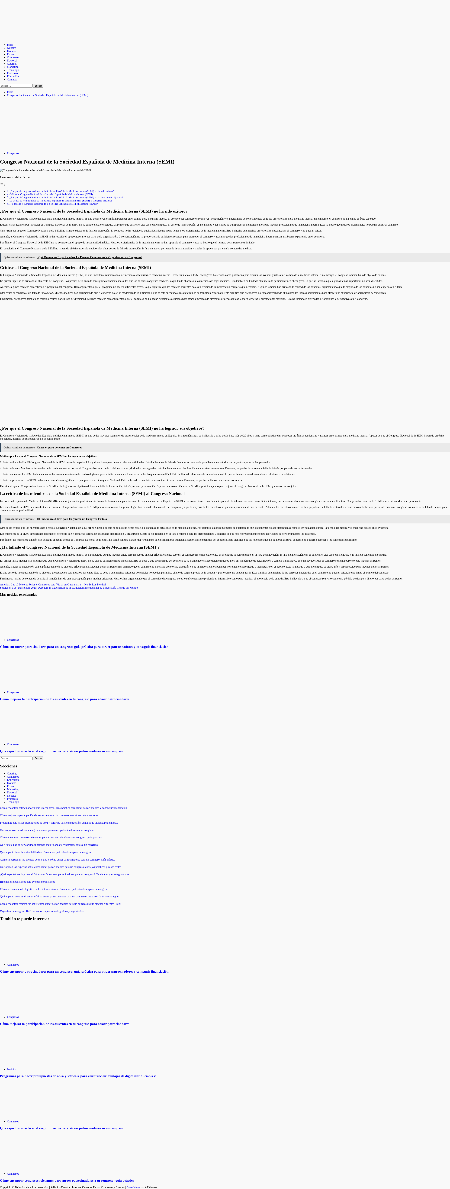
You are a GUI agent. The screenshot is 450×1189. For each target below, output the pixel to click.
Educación (13, 76)
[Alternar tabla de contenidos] (2, 185)
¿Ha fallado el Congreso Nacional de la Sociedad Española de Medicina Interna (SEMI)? (53, 203)
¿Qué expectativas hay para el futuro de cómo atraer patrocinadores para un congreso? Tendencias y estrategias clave (64, 874)
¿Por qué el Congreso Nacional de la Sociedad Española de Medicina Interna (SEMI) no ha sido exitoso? (61, 191)
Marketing (12, 66)
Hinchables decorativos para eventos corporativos (27, 881)
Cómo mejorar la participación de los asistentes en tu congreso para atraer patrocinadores (64, 699)
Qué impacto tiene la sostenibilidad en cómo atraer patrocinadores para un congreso (46, 852)
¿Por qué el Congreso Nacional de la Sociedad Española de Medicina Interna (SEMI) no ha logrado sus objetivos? (66, 197)
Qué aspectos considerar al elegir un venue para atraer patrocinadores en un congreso (61, 751)
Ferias (10, 54)
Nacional (12, 60)
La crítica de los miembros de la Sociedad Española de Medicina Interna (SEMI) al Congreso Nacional (60, 200)
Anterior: (53, 584)
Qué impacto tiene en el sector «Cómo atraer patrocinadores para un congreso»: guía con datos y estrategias (59, 896)
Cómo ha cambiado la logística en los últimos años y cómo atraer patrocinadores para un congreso (54, 889)
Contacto (12, 79)
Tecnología (13, 70)
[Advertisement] (225, 124)
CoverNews (133, 1187)
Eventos (11, 51)
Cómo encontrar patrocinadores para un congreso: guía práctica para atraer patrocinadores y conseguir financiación (84, 647)
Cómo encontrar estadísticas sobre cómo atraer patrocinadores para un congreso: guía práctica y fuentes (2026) (61, 903)
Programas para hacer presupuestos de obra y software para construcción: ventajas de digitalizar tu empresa (59, 822)
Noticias (11, 47)
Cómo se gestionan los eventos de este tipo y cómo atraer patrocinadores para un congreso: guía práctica (57, 859)
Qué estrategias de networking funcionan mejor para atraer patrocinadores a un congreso (49, 844)
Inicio (10, 44)
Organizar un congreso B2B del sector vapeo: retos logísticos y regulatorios (41, 911)
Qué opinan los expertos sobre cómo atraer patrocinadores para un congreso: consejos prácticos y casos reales (60, 866)
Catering (12, 63)
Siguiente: (69, 587)
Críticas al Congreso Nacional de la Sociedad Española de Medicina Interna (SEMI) (51, 194)
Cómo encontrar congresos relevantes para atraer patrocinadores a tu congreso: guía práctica (51, 837)
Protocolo (12, 73)
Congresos (13, 57)
